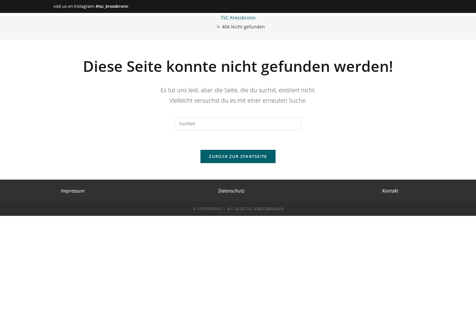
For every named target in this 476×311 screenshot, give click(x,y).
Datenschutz (231, 190)
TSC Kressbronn (238, 17)
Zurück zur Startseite (238, 156)
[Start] (213, 26)
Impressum (73, 190)
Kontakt (390, 190)
